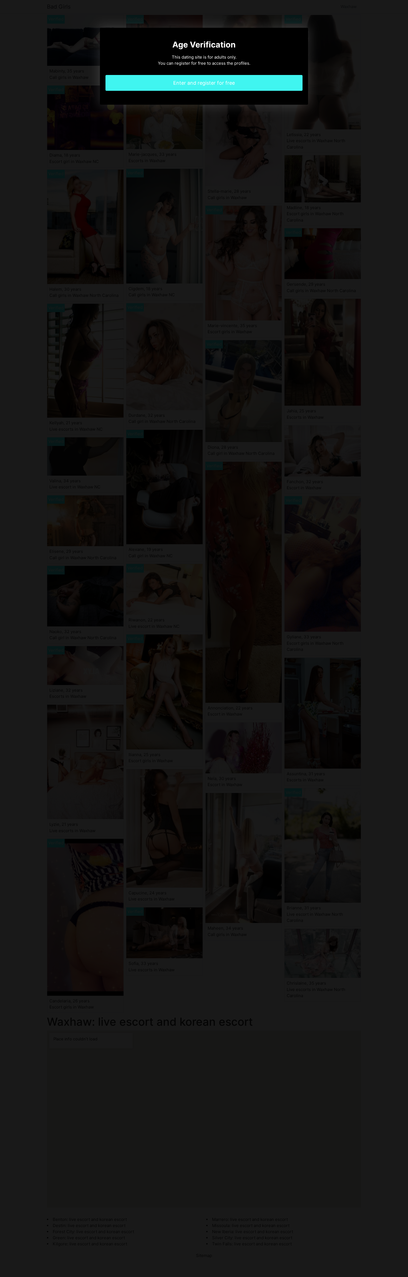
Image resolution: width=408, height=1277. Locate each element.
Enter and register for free (204, 83)
